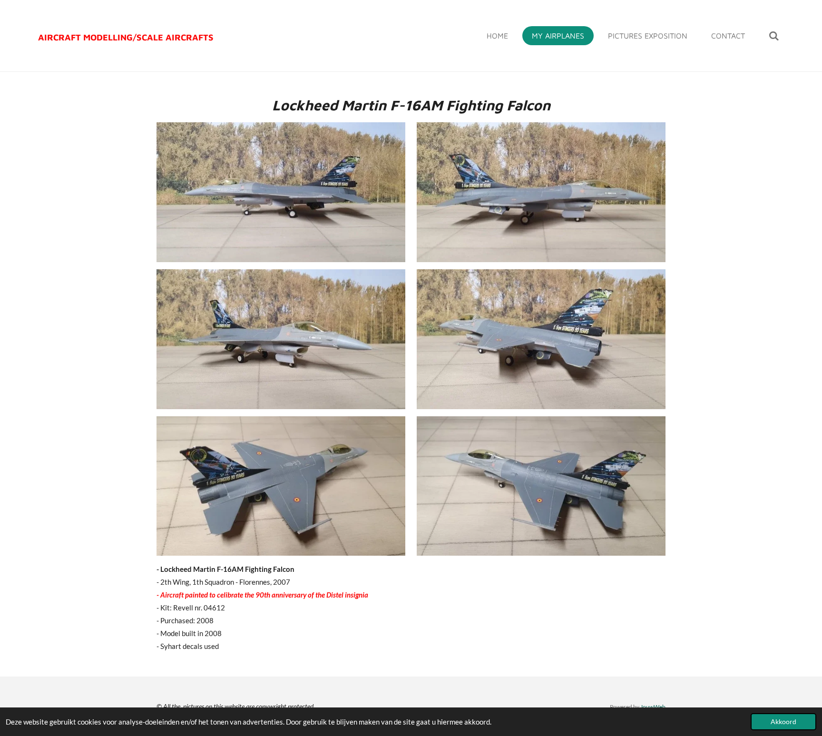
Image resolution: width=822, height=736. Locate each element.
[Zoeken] (774, 35)
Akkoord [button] (783, 722)
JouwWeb (652, 706)
